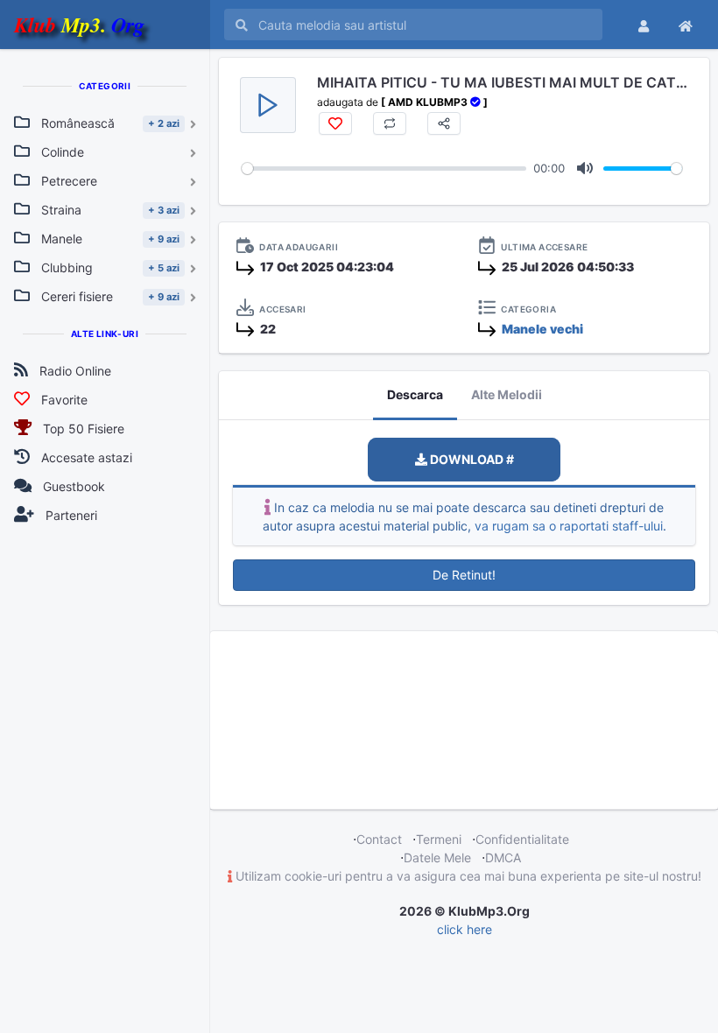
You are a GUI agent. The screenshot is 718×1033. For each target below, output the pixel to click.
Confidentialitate (522, 839)
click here (464, 929)
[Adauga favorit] (335, 123)
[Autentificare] (643, 24)
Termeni (438, 839)
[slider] (384, 168)
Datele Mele (437, 857)
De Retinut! (464, 574)
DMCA (503, 857)
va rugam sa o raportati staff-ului (569, 525)
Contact (379, 839)
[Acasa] (685, 24)
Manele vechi (542, 328)
